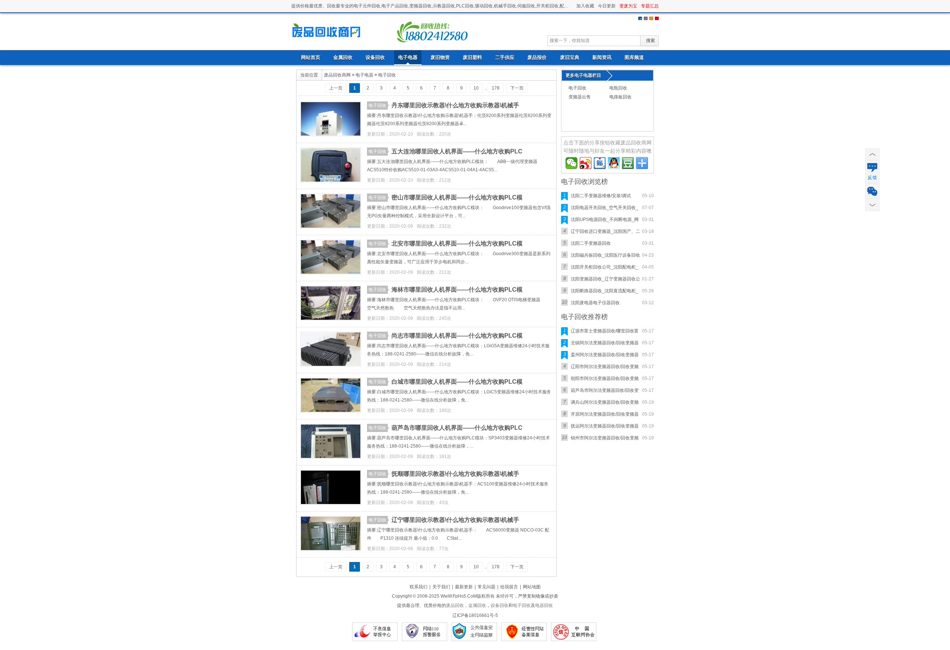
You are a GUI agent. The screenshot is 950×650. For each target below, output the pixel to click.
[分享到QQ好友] (614, 163)
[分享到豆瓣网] (628, 163)
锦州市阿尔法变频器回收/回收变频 (605, 438)
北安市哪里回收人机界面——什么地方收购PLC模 (457, 243)
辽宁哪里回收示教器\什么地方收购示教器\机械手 (455, 520)
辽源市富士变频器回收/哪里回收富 (605, 331)
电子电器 (407, 57)
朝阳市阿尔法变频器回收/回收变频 (605, 378)
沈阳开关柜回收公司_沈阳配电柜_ (604, 267)
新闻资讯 (602, 57)
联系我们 (419, 586)
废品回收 (455, 605)
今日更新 (607, 6)
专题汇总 (650, 6)
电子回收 (328, 31)
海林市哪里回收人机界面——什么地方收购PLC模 (457, 289)
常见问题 (486, 586)
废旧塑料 (472, 57)
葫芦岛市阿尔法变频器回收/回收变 (605, 390)
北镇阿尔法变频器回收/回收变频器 (605, 342)
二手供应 (504, 57)
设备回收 (375, 57)
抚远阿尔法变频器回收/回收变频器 (605, 426)
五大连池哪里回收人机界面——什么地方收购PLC (457, 151)
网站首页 (310, 57)
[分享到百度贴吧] (600, 163)
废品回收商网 (337, 75)
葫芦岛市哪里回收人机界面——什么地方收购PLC (457, 428)
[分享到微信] (571, 163)
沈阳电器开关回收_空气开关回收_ (604, 207)
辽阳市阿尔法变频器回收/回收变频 (605, 366)
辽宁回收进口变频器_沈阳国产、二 (605, 231)
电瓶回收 (618, 88)
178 (495, 88)
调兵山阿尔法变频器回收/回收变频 (605, 402)
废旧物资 (440, 57)
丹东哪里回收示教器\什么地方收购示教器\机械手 (455, 105)
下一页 (517, 88)
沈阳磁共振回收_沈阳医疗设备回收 (605, 255)
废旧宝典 (569, 57)
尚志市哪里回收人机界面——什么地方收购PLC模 (457, 335)
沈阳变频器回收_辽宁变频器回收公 (605, 279)
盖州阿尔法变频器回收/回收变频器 (605, 354)
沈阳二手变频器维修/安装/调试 (601, 195)
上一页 (336, 88)
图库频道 (634, 57)
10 (476, 88)
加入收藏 (585, 6)
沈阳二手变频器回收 (591, 243)
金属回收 (343, 57)
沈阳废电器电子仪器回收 (595, 302)
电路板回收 (620, 97)
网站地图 (532, 586)
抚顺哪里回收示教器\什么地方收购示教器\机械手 (455, 474)
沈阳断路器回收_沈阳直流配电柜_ (604, 290)
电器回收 (544, 605)
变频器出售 (580, 97)
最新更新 (464, 586)
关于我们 (441, 586)
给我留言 (509, 586)
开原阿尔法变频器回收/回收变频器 (605, 414)
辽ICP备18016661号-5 (475, 615)
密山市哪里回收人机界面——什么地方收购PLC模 (457, 197)
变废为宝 (628, 6)
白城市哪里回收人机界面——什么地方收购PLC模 (457, 381)
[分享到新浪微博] (586, 163)
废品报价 (537, 57)
